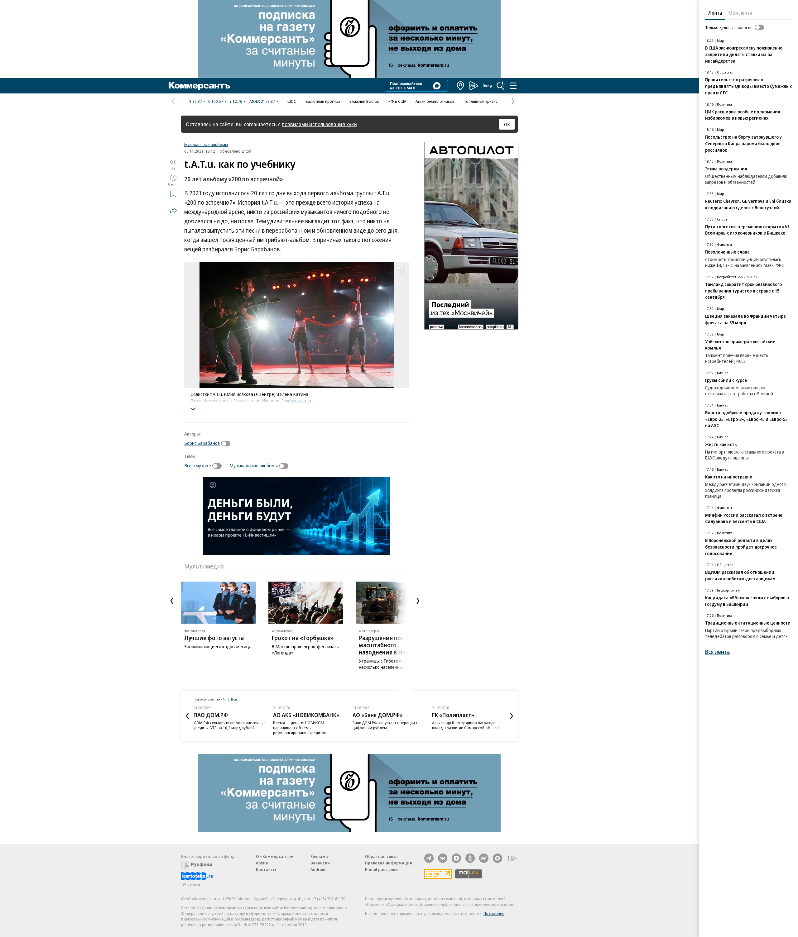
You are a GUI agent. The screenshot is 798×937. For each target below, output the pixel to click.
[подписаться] (227, 443)
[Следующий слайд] (418, 601)
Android (317, 869)
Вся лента (717, 651)
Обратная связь (381, 856)
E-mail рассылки (381, 869)
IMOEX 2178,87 (261, 101)
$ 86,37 (195, 101)
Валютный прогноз (322, 101)
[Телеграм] (429, 858)
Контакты (266, 869)
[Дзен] (456, 858)
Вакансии (320, 863)
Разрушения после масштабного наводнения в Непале (389, 645)
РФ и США (397, 101)
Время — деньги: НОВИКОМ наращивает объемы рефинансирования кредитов (299, 727)
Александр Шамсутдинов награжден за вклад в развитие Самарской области (467, 725)
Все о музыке (197, 465)
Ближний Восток (364, 101)
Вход (488, 85)
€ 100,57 (215, 101)
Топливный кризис (481, 101)
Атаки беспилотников (435, 101)
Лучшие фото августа (214, 638)
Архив (262, 863)
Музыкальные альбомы (206, 144)
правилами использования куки (319, 124)
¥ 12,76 (235, 101)
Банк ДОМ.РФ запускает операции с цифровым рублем (385, 725)
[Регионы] (460, 85)
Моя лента (740, 12)
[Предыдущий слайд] (172, 601)
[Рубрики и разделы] (513, 85)
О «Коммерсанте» (274, 856)
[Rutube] (483, 858)
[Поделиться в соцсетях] (173, 210)
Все (234, 699)
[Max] (497, 858)
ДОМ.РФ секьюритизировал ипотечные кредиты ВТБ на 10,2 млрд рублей (230, 725)
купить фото (298, 400)
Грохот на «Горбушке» (303, 638)
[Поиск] (500, 85)
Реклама (319, 856)
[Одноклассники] (470, 858)
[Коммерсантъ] (199, 85)
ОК (507, 124)
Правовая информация (388, 863)
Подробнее (493, 913)
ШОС (291, 101)
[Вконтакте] (442, 858)
